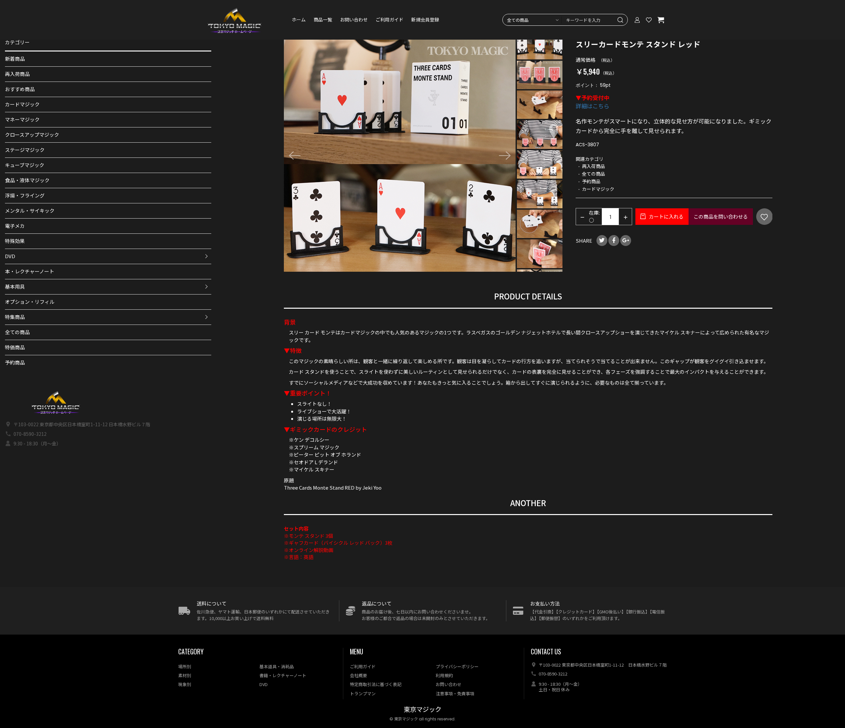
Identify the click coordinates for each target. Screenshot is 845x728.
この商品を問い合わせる (720, 216)
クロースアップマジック (32, 134)
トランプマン (363, 693)
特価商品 (15, 347)
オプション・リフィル (29, 301)
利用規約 (444, 675)
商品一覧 (323, 20)
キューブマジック (24, 164)
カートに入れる (666, 216)
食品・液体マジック (27, 180)
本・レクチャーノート (29, 271)
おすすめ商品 (20, 89)
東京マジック (422, 709)
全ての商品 (17, 332)
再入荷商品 (17, 73)
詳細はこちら (592, 106)
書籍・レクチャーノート (282, 675)
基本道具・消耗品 (276, 666)
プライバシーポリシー (457, 666)
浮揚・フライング (25, 195)
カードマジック (22, 104)
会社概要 (358, 675)
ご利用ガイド (389, 20)
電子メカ (15, 225)
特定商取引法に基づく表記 (375, 684)
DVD (10, 256)
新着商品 (15, 58)
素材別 (184, 675)
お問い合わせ (354, 20)
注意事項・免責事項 (455, 693)
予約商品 (15, 362)
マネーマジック (22, 119)
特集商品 (15, 316)
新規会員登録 (425, 20)
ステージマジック (25, 149)
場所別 (184, 666)
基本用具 (15, 286)
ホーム (299, 20)
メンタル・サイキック (29, 210)
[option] (400, 156)
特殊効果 (15, 240)
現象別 (184, 684)
